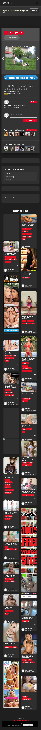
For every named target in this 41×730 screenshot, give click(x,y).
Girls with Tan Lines (30, 410)
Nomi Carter (8, 259)
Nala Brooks (8, 392)
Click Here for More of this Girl (21, 77)
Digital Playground (27, 368)
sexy (15, 259)
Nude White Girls (12, 527)
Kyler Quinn (26, 495)
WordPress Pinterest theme (20, 720)
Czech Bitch (9, 173)
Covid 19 (7, 485)
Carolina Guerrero (27, 234)
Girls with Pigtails (12, 590)
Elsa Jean (29, 429)
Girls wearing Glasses (31, 474)
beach (24, 229)
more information (16, 725)
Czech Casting (9, 177)
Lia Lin (29, 236)
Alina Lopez (8, 355)
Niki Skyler (25, 662)
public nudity (26, 323)
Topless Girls (11, 622)
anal (14, 355)
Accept (28, 725)
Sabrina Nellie (26, 699)
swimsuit (7, 262)
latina (24, 236)
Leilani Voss (30, 321)
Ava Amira (25, 363)
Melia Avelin (26, 277)
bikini (29, 229)
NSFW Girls (7, 3)
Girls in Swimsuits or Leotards (16, 271)
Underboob (28, 708)
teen (33, 323)
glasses (30, 462)
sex (13, 358)
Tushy (6, 360)
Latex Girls (28, 504)
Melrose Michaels (27, 465)
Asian (24, 321)
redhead (7, 395)
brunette (25, 231)
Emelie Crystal (9, 549)
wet (24, 239)
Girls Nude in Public (30, 332)
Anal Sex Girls (11, 370)
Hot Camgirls (19, 130)
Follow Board (31, 130)
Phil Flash (8, 180)
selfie (12, 581)
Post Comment (30, 120)
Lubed (13, 257)
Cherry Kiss (26, 621)
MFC (30, 660)
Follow (33, 102)
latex (32, 495)
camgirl (25, 462)
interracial (8, 390)
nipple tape (8, 492)
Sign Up (34, 11)
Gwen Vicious (26, 398)
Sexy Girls (28, 286)
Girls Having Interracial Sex (15, 404)
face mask (8, 487)
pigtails (7, 581)
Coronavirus (8, 482)
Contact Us (9, 197)
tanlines (25, 401)
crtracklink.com (12, 37)
